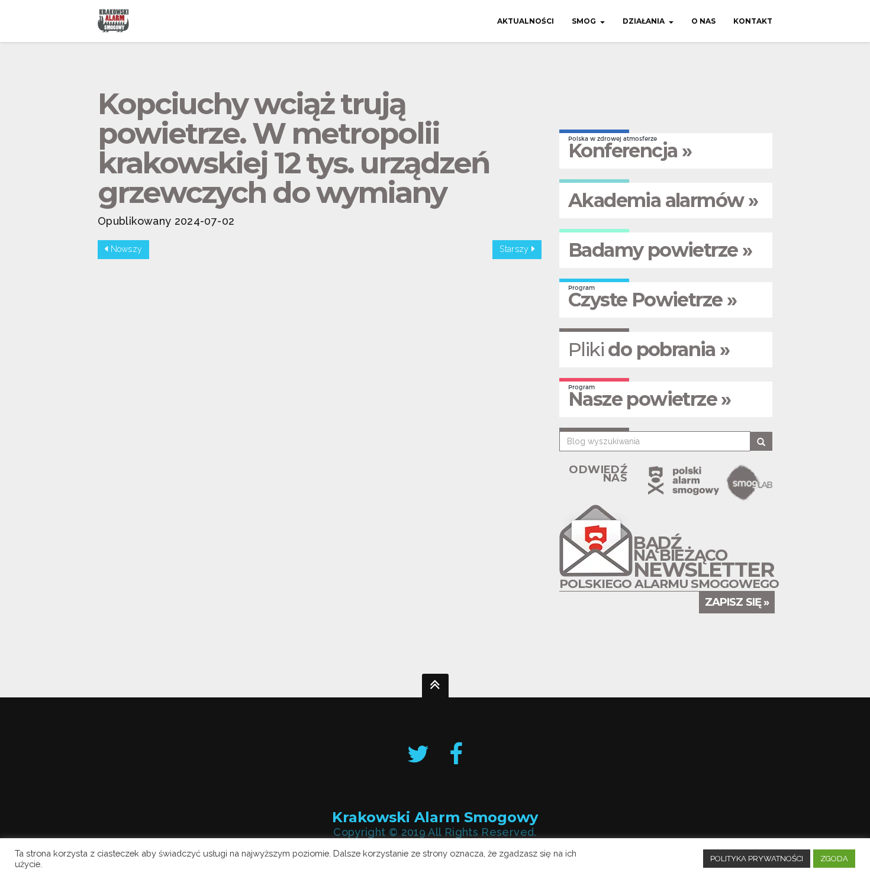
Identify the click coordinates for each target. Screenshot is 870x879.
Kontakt (752, 21)
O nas (703, 21)
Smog (584, 21)
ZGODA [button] (834, 858)
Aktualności (525, 21)
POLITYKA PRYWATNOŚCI (756, 858)
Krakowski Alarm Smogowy (435, 817)
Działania (644, 21)
